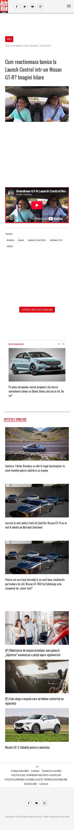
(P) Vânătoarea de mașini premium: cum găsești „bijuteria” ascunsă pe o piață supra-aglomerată (32, 652)
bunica (10, 240)
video (10, 246)
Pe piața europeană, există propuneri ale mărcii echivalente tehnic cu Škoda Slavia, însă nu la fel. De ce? (36, 391)
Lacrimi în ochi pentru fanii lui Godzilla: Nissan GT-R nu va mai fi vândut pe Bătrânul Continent (36, 525)
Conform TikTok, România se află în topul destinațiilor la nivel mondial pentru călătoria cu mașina (35, 468)
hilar (21, 240)
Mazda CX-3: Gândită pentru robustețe (27, 747)
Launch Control (37, 240)
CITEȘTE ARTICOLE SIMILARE (37, 309)
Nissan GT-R (56, 240)
